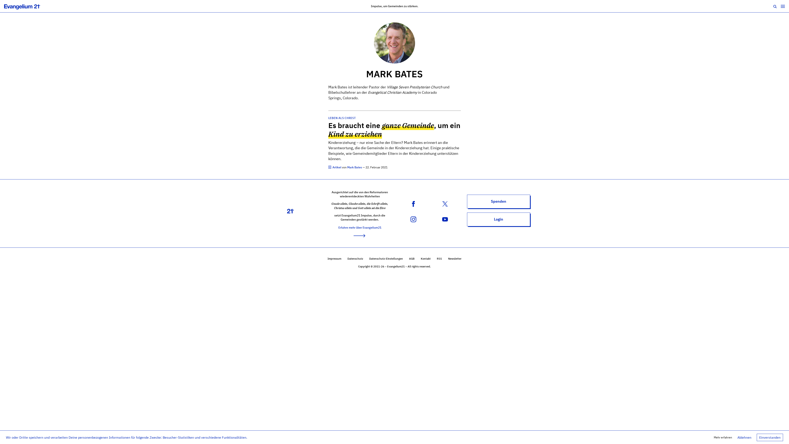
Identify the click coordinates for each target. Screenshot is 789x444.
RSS (439, 258)
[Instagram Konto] (413, 219)
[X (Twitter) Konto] (445, 204)
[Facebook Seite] (413, 204)
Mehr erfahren (723, 437)
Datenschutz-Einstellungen (386, 258)
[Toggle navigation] (783, 6)
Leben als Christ (342, 118)
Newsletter (454, 258)
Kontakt (426, 258)
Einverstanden (770, 437)
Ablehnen (744, 437)
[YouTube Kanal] (445, 219)
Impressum (334, 258)
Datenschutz (355, 258)
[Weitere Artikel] (330, 167)
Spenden (498, 201)
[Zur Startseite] (26, 6)
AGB (412, 258)
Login (498, 219)
